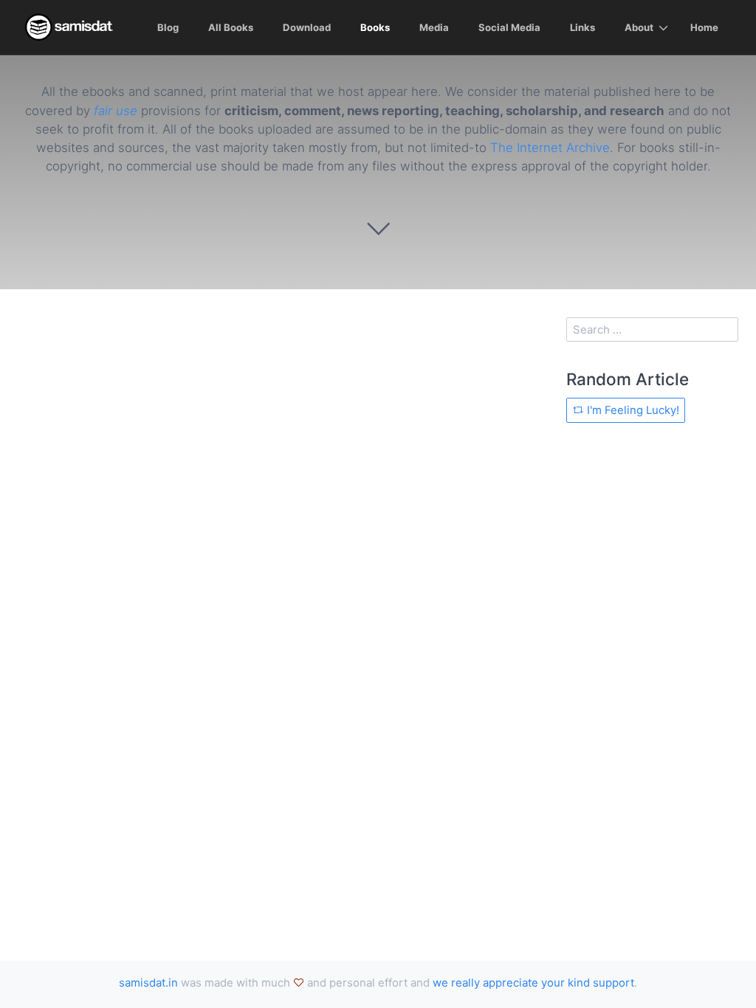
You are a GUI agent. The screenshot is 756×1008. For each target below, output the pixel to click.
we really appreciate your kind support (533, 983)
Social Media (509, 27)
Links (582, 27)
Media (434, 27)
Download (307, 27)
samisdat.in (148, 983)
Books (375, 27)
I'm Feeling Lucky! (631, 410)
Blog (168, 27)
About (639, 27)
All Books (230, 27)
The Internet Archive (550, 147)
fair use (115, 110)
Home (704, 27)
